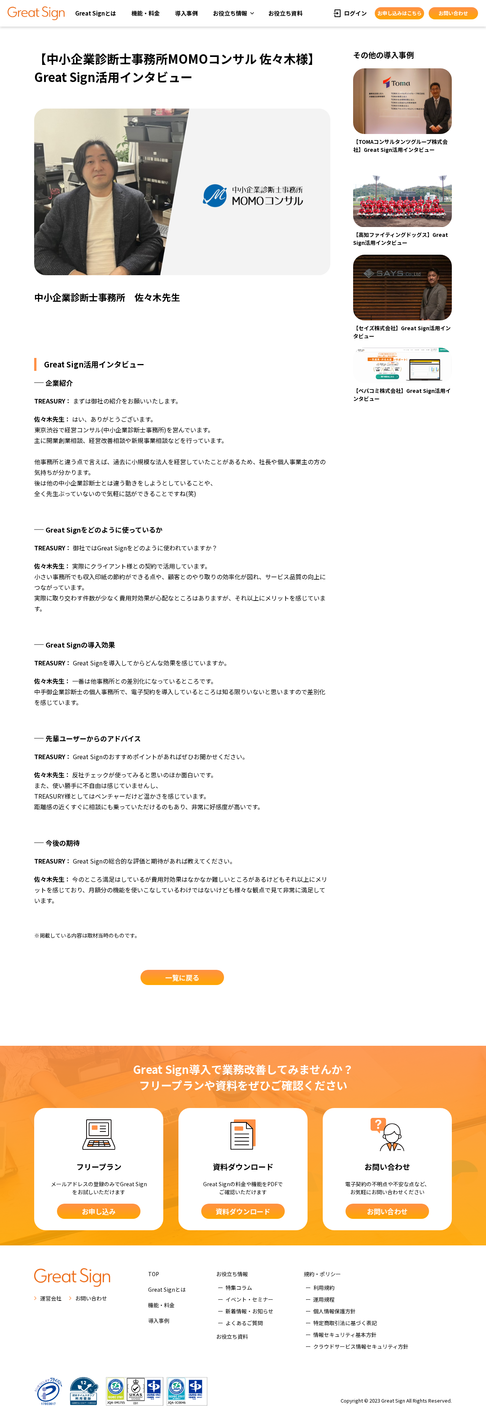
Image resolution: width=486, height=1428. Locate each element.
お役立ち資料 (285, 13)
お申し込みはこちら (399, 13)
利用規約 (324, 1287)
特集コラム (239, 1287)
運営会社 (51, 1298)
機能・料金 (145, 13)
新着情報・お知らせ (249, 1311)
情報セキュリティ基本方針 (345, 1334)
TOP (153, 1274)
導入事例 (186, 13)
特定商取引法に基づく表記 (345, 1323)
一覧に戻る (182, 977)
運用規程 (324, 1299)
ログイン (355, 13)
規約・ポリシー (322, 1274)
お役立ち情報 (230, 13)
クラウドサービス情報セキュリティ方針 (361, 1346)
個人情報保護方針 (334, 1311)
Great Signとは (95, 13)
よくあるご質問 (244, 1323)
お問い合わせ (453, 13)
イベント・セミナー (249, 1299)
